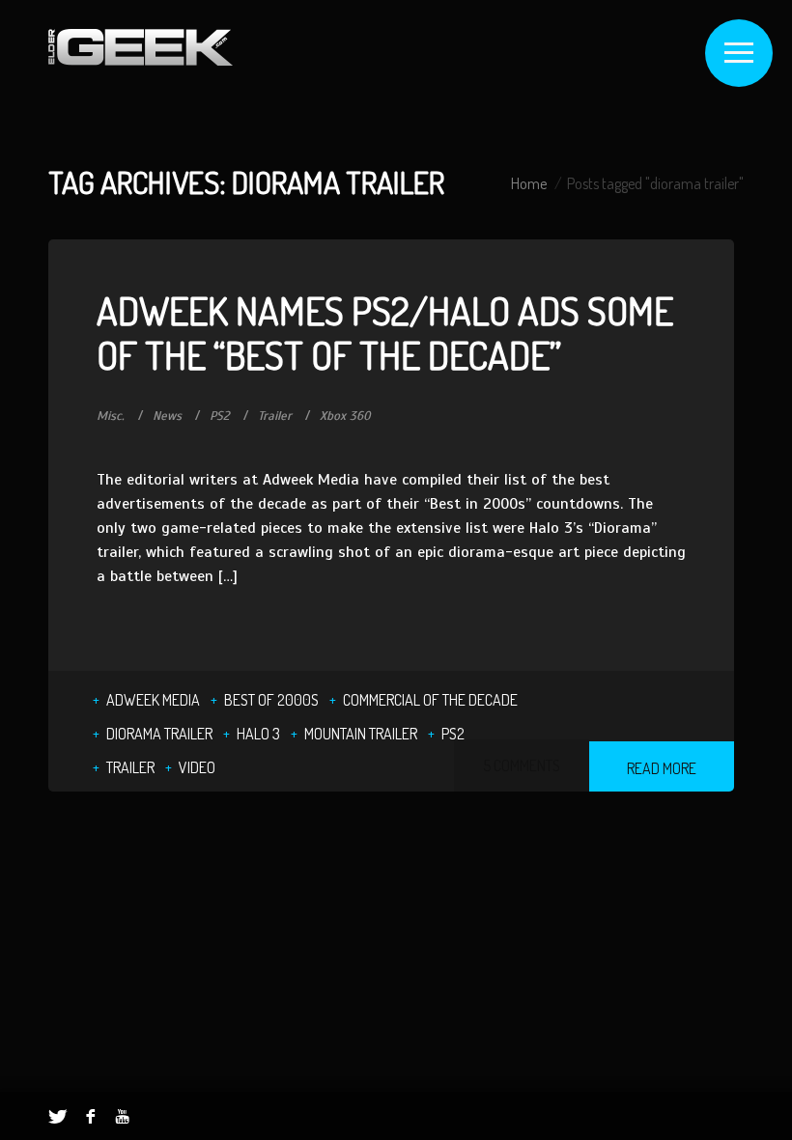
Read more (661, 768)
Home (529, 183)
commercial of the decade (430, 699)
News (167, 416)
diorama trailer (159, 733)
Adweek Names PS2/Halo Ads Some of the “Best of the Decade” (385, 332)
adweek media (153, 699)
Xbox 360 (345, 416)
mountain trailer (360, 733)
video (197, 767)
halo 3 (258, 733)
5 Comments (521, 765)
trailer (130, 767)
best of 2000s (271, 699)
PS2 (220, 416)
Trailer (275, 416)
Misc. (111, 416)
